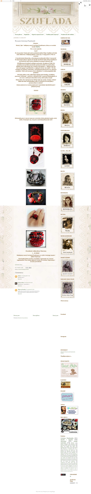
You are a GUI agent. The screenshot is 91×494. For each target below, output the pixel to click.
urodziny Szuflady (70, 470)
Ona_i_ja (68, 454)
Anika (76, 464)
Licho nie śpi (69, 447)
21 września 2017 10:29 (30, 289)
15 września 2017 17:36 (26, 275)
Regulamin (26, 34)
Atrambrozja (63, 462)
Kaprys (70, 455)
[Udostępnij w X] (28, 267)
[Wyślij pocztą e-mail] (26, 267)
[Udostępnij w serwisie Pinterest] (30, 267)
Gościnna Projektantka (22, 269)
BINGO (74, 455)
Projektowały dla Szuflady (67, 34)
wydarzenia (62, 466)
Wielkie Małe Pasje (71, 462)
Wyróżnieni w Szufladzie (67, 448)
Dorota (76, 447)
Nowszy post (16, 315)
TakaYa (38, 46)
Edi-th (66, 464)
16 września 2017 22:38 (28, 282)
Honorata (73, 444)
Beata (74, 446)
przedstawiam (64, 455)
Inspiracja (62, 463)
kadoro (66, 466)
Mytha (74, 451)
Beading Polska (63, 452)
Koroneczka (75, 470)
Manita (27, 269)
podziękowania (74, 454)
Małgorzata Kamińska (22, 289)
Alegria (62, 453)
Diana (62, 446)
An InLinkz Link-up (18, 264)
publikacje (70, 466)
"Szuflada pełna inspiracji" (52, 34)
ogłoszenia (68, 451)
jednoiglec (62, 470)
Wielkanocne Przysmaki (64, 471)
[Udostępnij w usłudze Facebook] (29, 267)
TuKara (72, 456)
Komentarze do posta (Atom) (22, 317)
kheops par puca (70, 471)
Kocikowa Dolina (21, 282)
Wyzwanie (63, 445)
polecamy (65, 470)
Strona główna (18, 34)
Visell (74, 457)
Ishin (75, 465)
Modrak (72, 442)
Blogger (53, 491)
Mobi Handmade (72, 452)
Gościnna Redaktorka (69, 465)
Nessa (66, 463)
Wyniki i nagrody (67, 439)
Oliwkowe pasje (68, 453)
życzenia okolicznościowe (65, 456)
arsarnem (73, 464)
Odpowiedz (20, 279)
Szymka (69, 464)
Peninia (73, 445)
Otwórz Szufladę (64, 444)
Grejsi (68, 445)
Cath (63, 465)
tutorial (66, 461)
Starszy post (55, 315)
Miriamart (62, 451)
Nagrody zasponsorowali (37, 34)
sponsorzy (74, 466)
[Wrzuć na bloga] (27, 267)
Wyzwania (63, 441)
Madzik (69, 457)
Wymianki (63, 447)
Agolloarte (73, 461)
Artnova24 (69, 463)
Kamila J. (19, 275)
